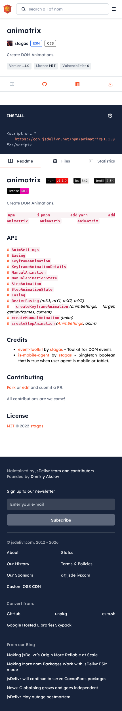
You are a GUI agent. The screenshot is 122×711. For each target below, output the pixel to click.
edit (26, 387)
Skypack (63, 625)
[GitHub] (44, 84)
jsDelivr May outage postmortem (38, 696)
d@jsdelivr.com (75, 575)
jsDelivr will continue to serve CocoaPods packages (56, 678)
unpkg (61, 613)
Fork (11, 387)
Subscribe (61, 520)
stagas (56, 349)
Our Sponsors (20, 575)
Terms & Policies (76, 563)
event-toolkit (30, 349)
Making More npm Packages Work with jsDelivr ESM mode (57, 666)
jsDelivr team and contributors (64, 470)
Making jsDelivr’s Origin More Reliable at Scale (52, 654)
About (12, 552)
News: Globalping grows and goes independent (52, 687)
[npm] (77, 84)
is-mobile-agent (33, 355)
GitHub (13, 613)
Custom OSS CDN (24, 586)
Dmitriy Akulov (45, 476)
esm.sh (108, 613)
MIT (10, 426)
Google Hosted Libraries (30, 625)
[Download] (110, 84)
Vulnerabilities (75, 66)
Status (67, 552)
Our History (18, 563)
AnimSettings (70, 323)
